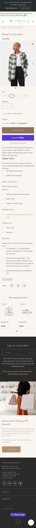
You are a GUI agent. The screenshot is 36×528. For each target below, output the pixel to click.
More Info (6, 499)
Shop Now (25, 8)
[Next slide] (33, 63)
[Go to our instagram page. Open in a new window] (9, 483)
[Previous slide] (3, 63)
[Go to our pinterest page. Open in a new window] (20, 483)
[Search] (28, 21)
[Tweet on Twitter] (24, 285)
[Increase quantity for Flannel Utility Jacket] (11, 106)
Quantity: (5, 101)
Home (4, 28)
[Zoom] (33, 44)
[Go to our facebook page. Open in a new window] (4, 483)
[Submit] (31, 352)
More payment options (18, 143)
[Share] (11, 285)
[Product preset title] (9, 311)
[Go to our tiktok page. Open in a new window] (15, 483)
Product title (5, 322)
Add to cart (18, 130)
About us (5, 492)
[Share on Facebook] (18, 285)
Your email (8, 352)
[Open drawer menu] (3, 21)
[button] (15, 88)
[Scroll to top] (18, 522)
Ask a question (7, 279)
